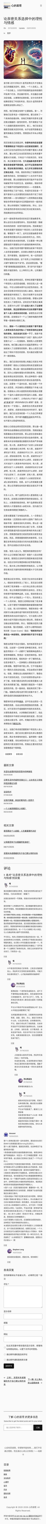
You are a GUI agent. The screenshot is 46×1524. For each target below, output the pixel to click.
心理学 (6, 1482)
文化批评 (7, 1478)
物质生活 (27, 417)
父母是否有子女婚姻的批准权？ (17, 842)
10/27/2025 (17, 1253)
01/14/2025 (13, 887)
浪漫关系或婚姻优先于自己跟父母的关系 (21, 853)
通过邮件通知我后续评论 (16, 1354)
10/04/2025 (13, 1136)
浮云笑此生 (20, 984)
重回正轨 (17, 723)
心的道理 (16, 5)
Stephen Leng (18, 1250)
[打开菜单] (41, 5)
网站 (5, 1334)
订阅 (38, 1427)
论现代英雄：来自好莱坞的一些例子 (19, 800)
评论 (6, 1284)
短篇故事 (7, 1470)
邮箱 (5, 1323)
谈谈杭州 (7, 792)
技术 (5, 1497)
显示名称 (7, 1311)
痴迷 (21, 701)
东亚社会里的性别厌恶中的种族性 (18, 771)
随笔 (5, 1474)
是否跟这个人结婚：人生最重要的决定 (20, 831)
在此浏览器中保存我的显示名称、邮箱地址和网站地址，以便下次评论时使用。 (24, 1347)
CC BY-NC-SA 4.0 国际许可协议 (26, 1516)
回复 (5, 957)
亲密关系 (19, 754)
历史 (5, 1490)
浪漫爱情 (8, 754)
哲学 (9, 33)
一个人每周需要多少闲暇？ (15, 808)
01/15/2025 (20, 987)
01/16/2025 (24, 1051)
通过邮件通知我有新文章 (16, 1360)
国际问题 (7, 1494)
